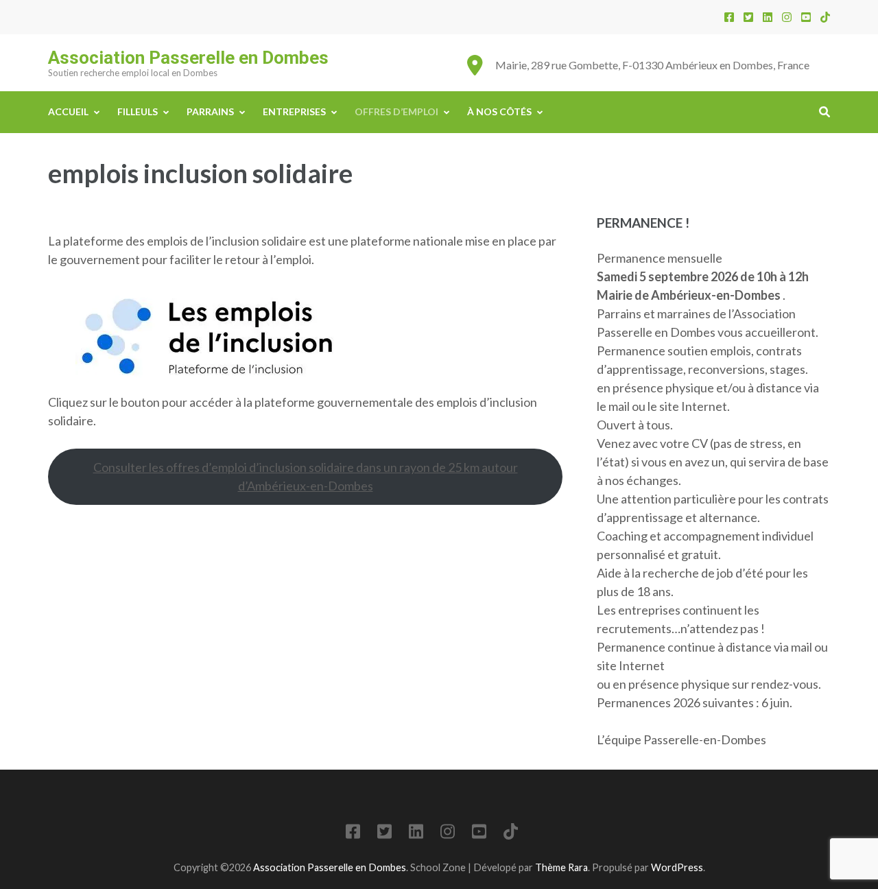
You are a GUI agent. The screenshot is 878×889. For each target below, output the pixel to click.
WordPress (677, 867)
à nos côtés (499, 111)
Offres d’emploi (396, 111)
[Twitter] (748, 16)
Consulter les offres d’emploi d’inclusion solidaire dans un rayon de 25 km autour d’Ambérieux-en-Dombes (305, 476)
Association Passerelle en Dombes (188, 57)
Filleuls (137, 111)
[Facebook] (729, 16)
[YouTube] (806, 16)
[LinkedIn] (767, 16)
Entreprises (294, 111)
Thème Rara (561, 867)
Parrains (210, 111)
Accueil (68, 111)
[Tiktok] (825, 16)
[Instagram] (787, 16)
